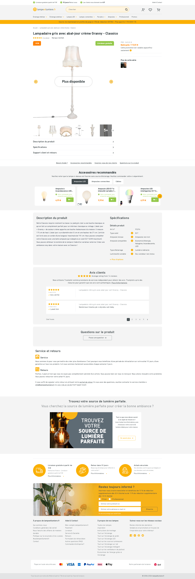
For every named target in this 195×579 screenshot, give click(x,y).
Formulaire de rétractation (75, 539)
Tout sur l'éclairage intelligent (109, 547)
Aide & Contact (157, 2)
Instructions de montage (107, 531)
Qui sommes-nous (40, 525)
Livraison (68, 531)
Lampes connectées (86, 17)
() (46, 38)
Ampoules (111, 17)
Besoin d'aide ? (62, 163)
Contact (36, 541)
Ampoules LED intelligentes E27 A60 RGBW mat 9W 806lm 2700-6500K (149, 190)
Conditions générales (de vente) (45, 528)
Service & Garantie (72, 533)
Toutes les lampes (104, 525)
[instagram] (135, 535)
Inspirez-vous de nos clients (106, 163)
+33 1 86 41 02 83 (64, 385)
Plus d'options (117, 259)
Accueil (35, 28)
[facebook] (131, 535)
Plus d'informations (119, 283)
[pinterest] (139, 535)
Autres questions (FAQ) (74, 541)
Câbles (118, 182)
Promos (134, 17)
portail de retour (86, 382)
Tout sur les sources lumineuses (110, 541)
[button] (97, 22)
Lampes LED (71, 17)
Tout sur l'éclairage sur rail (108, 544)
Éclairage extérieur (56, 17)
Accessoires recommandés (81, 163)
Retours (68, 536)
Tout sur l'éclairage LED (106, 539)
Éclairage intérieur (39, 17)
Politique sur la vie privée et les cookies (48, 536)
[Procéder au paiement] (112, 130)
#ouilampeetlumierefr (41, 539)
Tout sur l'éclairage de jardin (108, 536)
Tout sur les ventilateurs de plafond (111, 550)
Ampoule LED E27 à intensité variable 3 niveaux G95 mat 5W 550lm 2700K (106, 190)
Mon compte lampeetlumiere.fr (76, 525)
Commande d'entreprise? (74, 544)
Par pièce (100, 17)
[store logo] (44, 9)
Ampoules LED (80, 182)
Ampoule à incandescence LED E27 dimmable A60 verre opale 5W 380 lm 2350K (64, 190)
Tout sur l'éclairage (105, 533)
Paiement (68, 528)
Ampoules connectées (101, 182)
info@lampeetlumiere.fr (45, 385)
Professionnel (124, 17)
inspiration (101, 528)
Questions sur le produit (129, 163)
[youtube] (143, 535)
